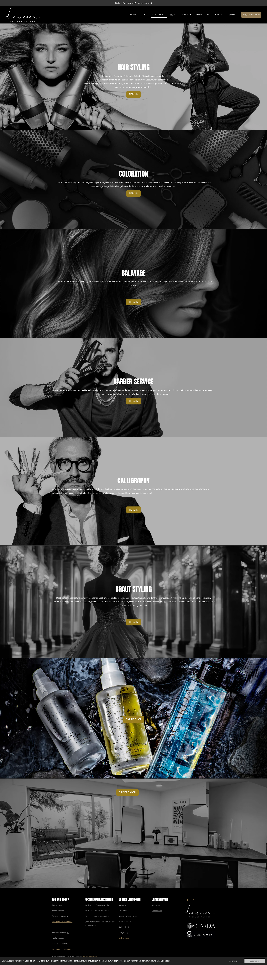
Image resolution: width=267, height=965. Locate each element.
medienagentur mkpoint (90, 956)
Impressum (156, 905)
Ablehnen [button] (233, 961)
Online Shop (124, 938)
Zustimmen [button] (254, 961)
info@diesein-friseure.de (62, 921)
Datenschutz (157, 910)
